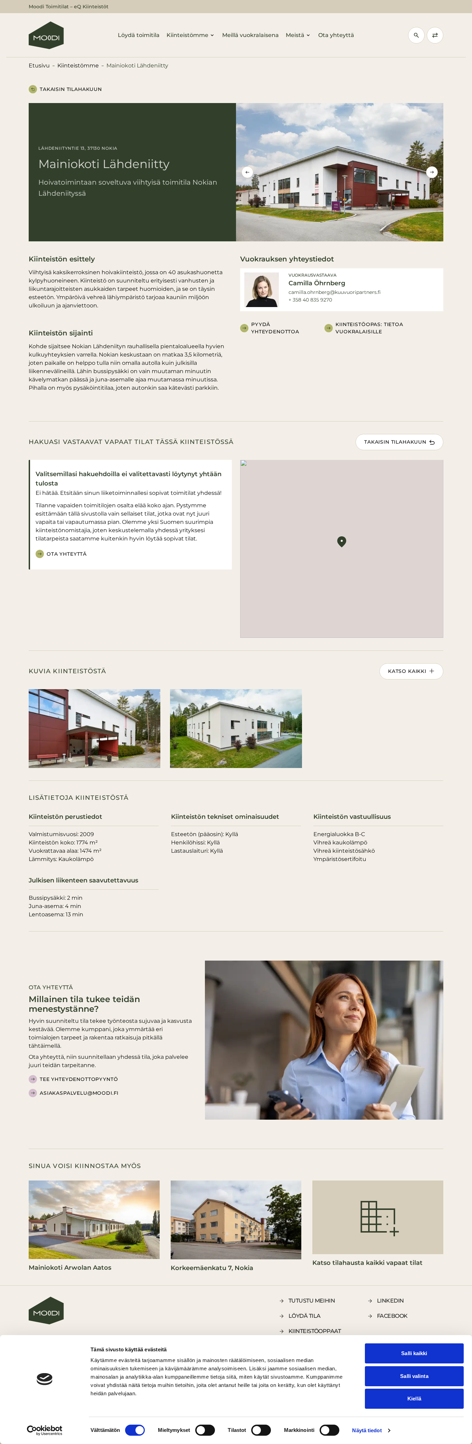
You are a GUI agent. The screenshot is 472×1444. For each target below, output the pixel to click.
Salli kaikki (414, 1353)
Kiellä (414, 1398)
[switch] (205, 1430)
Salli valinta (414, 1376)
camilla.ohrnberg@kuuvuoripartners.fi (335, 292)
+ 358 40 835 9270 (310, 300)
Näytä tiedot (366, 1430)
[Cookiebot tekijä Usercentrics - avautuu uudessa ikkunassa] (45, 1430)
